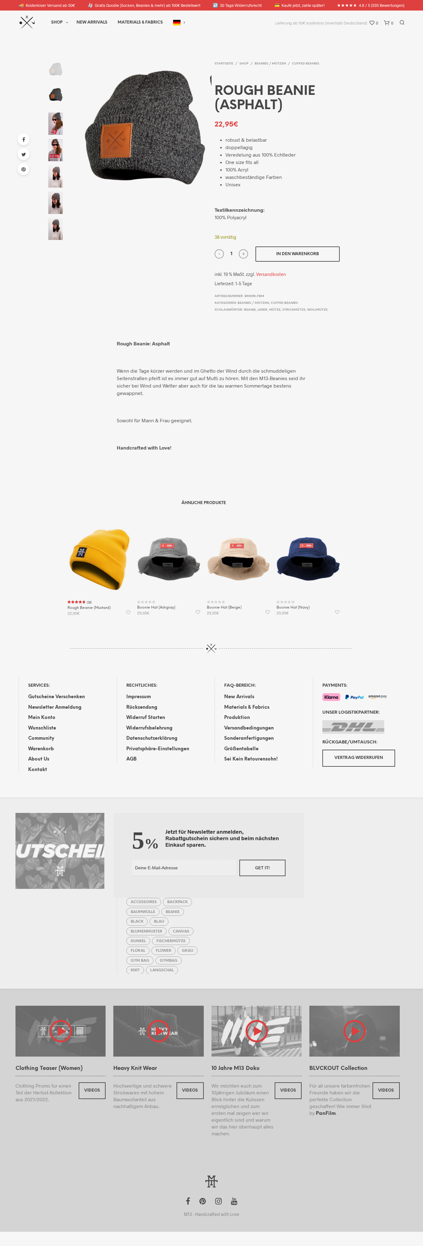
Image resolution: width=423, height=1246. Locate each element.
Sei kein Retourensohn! (251, 759)
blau (159, 922)
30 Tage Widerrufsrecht (237, 5)
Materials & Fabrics (246, 707)
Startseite (224, 63)
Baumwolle (143, 912)
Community (41, 738)
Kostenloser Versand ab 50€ (47, 5)
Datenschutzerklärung (151, 738)
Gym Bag (140, 961)
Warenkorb (41, 749)
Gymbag (168, 961)
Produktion (237, 717)
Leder (262, 310)
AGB (131, 759)
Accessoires (144, 902)
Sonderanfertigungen (249, 738)
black (137, 922)
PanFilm (326, 1113)
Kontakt (37, 769)
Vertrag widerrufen (358, 758)
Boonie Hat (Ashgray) (156, 607)
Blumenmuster (146, 931)
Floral (138, 951)
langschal (162, 970)
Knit (135, 970)
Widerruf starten (145, 717)
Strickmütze (293, 310)
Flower (163, 951)
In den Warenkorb (297, 254)
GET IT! (262, 868)
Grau (187, 951)
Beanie (250, 310)
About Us (38, 759)
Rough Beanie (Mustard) (89, 608)
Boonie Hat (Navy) (293, 607)
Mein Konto (41, 717)
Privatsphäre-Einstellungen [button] (157, 749)
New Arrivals (91, 22)
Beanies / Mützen (270, 63)
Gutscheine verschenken (56, 696)
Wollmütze (317, 310)
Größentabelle (241, 749)
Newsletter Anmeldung (54, 707)
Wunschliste (42, 728)
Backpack (177, 902)
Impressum (138, 696)
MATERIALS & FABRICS (140, 22)
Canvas (181, 931)
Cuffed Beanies (305, 63)
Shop (57, 22)
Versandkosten (271, 274)
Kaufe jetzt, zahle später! (299, 5)
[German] (176, 23)
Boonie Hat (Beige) (224, 607)
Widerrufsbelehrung (149, 728)
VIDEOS (92, 1091)
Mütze (275, 310)
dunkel (138, 941)
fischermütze (170, 941)
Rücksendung (141, 707)
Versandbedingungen (249, 728)
